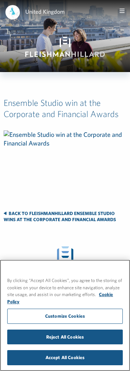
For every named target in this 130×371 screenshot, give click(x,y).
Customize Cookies (65, 316)
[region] (65, 315)
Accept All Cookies (65, 357)
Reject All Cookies (65, 337)
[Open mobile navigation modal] (122, 11)
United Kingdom (45, 11)
